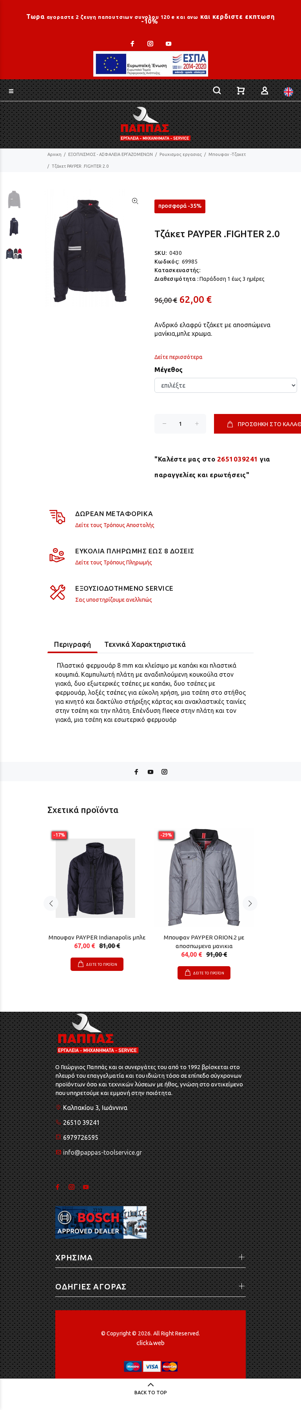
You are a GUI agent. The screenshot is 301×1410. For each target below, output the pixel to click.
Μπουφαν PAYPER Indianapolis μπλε (97, 937)
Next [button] (250, 903)
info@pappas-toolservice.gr (102, 1152)
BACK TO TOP (150, 1392)
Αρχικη (54, 154)
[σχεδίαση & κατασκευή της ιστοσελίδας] (150, 1342)
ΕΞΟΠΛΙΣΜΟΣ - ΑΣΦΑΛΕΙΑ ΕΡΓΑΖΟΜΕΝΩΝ (110, 154)
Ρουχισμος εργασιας (181, 154)
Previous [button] (51, 903)
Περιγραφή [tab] (72, 644)
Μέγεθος (168, 369)
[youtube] (167, 43)
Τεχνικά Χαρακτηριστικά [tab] (145, 644)
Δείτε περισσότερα (178, 357)
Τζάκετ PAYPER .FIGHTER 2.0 (80, 166)
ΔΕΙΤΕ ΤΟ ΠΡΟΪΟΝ (101, 965)
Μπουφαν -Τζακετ (227, 154)
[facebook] (133, 43)
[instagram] (150, 43)
